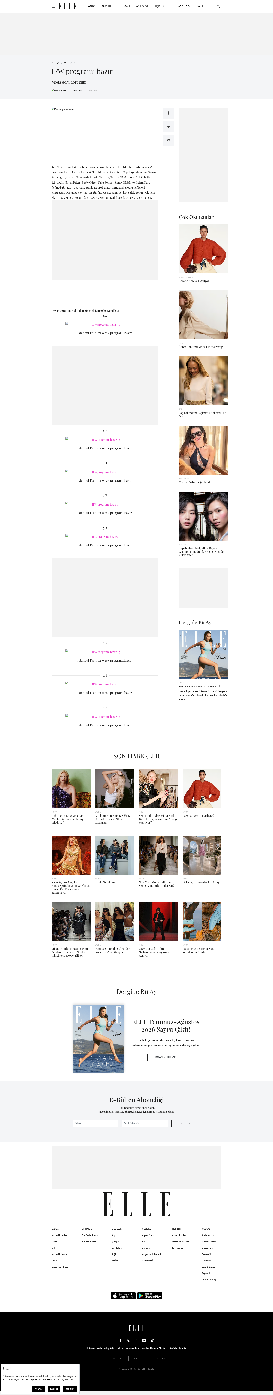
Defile (55, 1260)
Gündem (146, 1248)
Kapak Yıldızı (148, 1235)
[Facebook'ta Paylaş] (168, 113)
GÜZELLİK (107, 6)
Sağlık (115, 1254)
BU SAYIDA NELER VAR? (165, 1056)
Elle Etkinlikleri (89, 1241)
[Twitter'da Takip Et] (128, 1340)
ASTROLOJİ (142, 6)
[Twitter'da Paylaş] (168, 126)
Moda (66, 62)
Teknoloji (206, 1254)
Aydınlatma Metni (139, 1358)
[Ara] (218, 6)
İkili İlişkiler (177, 1248)
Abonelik (111, 1358)
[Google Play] (149, 1295)
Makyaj (115, 1241)
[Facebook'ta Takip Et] (121, 1340)
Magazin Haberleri (151, 1254)
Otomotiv (206, 1260)
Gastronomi (207, 1248)
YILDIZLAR (147, 1229)
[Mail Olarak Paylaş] (168, 140)
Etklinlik (87, 1229)
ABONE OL (184, 6)
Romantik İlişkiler (180, 1241)
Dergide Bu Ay (209, 1279)
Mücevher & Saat (60, 1266)
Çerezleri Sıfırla (159, 1358)
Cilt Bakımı (117, 1248)
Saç (113, 1235)
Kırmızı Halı (147, 1260)
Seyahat (206, 1273)
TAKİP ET (201, 6)
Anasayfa (56, 62)
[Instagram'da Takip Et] (135, 1340)
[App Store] (123, 1295)
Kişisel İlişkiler (179, 1235)
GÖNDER (185, 1123)
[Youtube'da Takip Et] (144, 1340)
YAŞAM (206, 1229)
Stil (53, 1248)
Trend (54, 1241)
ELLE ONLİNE (78, 90)
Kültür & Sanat (209, 1241)
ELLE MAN (124, 6)
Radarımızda (208, 1235)
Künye (123, 1358)
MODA (92, 6)
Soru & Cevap (208, 1266)
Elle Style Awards (90, 1235)
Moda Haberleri (80, 62)
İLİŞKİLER (159, 6)
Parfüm (115, 1260)
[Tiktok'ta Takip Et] (152, 1340)
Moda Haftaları (59, 1254)
